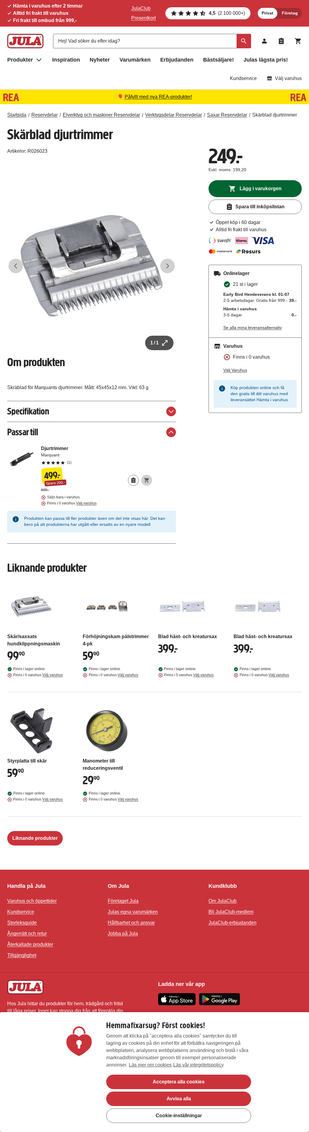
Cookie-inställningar (179, 1115)
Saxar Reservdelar (227, 114)
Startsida (16, 114)
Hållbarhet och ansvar (131, 922)
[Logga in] (264, 41)
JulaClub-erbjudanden (232, 922)
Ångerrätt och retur (27, 933)
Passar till (22, 432)
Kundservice (243, 78)
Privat (267, 13)
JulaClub (141, 8)
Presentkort (143, 18)
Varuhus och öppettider (32, 900)
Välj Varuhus (235, 370)
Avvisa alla (179, 1098)
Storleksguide (22, 922)
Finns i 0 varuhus (72, 503)
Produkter (20, 60)
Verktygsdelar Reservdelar (173, 114)
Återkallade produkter (30, 944)
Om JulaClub (223, 900)
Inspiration (66, 60)
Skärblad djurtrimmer (274, 114)
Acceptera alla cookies (179, 1081)
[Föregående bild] (15, 266)
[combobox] (152, 41)
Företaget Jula (123, 900)
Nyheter (100, 60)
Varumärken (135, 60)
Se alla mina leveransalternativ (252, 327)
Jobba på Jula (123, 933)
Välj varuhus (288, 78)
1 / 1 (154, 342)
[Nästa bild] (167, 266)
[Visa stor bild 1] (91, 265)
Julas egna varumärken (133, 911)
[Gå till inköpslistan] (281, 41)
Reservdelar (44, 114)
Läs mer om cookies (150, 1064)
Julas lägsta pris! (266, 60)
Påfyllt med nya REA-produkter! (158, 96)
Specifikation (28, 411)
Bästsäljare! (218, 60)
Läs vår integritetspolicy (198, 1064)
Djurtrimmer (96, 455)
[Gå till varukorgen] (298, 41)
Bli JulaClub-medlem (231, 911)
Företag (290, 13)
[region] (154, 1072)
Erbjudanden (176, 60)
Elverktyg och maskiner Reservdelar (101, 114)
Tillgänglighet (21, 955)
